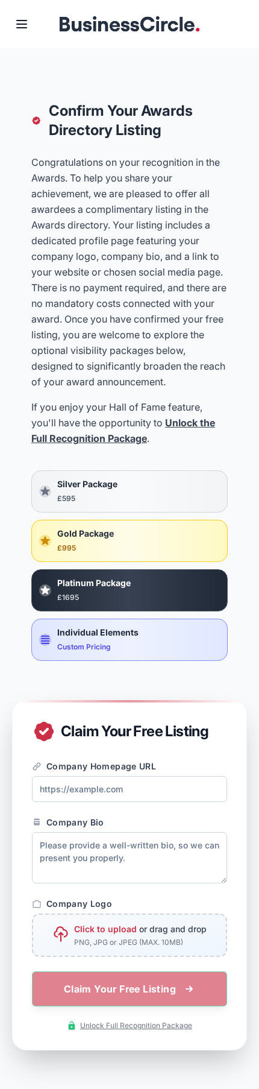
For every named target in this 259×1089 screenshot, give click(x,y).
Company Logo (79, 903)
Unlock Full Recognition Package (136, 1025)
